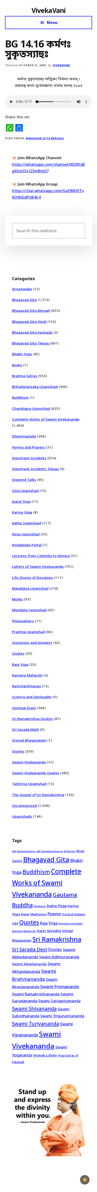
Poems (54, 914)
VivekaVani (49, 10)
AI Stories (69, 851)
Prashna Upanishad (28, 631)
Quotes (18, 653)
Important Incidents (29, 458)
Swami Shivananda (34, 1008)
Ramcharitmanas (26, 686)
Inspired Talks (24, 479)
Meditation (38, 914)
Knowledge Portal (27, 544)
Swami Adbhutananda (59, 957)
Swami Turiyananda (35, 1023)
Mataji (25, 914)
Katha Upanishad (26, 523)
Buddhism (20, 397)
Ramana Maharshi (27, 675)
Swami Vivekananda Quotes (35, 772)
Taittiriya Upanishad (29, 783)
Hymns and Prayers (28, 447)
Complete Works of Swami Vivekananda (45, 419)
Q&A (15, 923)
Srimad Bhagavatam (29, 740)
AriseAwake (22, 288)
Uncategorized (24, 805)
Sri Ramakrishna (56, 939)
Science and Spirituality (32, 696)
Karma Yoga (22, 512)
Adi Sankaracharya (24, 851)
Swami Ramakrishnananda (36, 994)
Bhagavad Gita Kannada (32, 332)
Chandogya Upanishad (31, 408)
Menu (52, 22)
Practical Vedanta (73, 914)
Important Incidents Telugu (35, 468)
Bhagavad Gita (24, 299)
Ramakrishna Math (70, 923)
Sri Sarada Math (25, 729)
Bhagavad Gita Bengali (45, 138)
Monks (17, 599)
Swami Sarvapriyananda (59, 1000)
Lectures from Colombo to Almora (41, 555)
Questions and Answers (32, 642)
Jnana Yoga (21, 501)
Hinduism (40, 906)
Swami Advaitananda (29, 964)
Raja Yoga (20, 664)
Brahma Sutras (24, 375)
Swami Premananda (59, 986)
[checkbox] (84, 1179)
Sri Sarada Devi (29, 949)
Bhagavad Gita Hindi (29, 321)
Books (17, 365)
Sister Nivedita (49, 930)
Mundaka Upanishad (29, 610)
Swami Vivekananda (29, 762)
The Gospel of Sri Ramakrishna (38, 794)
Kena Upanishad (26, 534)
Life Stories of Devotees (32, 577)
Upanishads (22, 816)
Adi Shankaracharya (49, 851)
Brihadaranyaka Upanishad (35, 386)
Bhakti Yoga (22, 354)
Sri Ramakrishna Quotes (32, 718)
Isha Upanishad (25, 490)
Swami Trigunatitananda (62, 1015)
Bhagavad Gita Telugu (30, 343)
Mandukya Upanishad (30, 588)
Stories (18, 751)
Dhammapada (24, 436)
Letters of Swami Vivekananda (38, 566)
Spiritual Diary (24, 707)
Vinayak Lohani (45, 1055)
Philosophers (23, 621)
